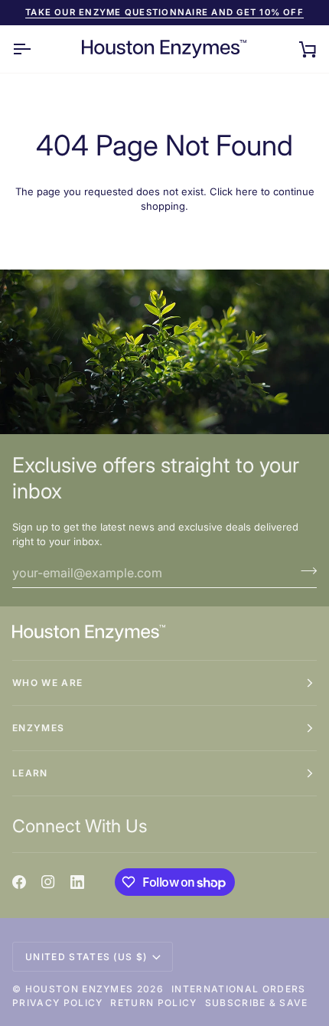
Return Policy (153, 1002)
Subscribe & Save (256, 1002)
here (247, 191)
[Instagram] (48, 882)
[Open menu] (35, 49)
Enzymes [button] (38, 728)
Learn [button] (30, 773)
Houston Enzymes (79, 989)
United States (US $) (86, 956)
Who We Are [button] (47, 682)
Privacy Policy (57, 1002)
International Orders (238, 989)
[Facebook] (19, 882)
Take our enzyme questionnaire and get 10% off (164, 12)
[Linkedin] (77, 882)
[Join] (304, 571)
